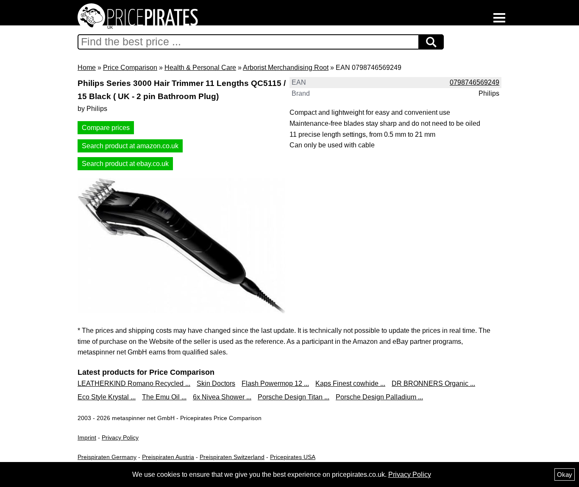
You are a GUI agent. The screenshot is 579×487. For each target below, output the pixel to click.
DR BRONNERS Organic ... (433, 383)
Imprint (87, 437)
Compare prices (106, 127)
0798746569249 (474, 82)
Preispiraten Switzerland (232, 457)
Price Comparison (130, 67)
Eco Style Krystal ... (107, 397)
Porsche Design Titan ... (293, 397)
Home (87, 67)
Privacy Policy (120, 437)
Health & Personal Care (200, 67)
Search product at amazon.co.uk (130, 145)
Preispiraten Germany (107, 457)
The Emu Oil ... (164, 397)
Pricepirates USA (292, 457)
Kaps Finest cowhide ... (350, 383)
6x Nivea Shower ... (222, 397)
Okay (564, 474)
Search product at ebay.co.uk (125, 163)
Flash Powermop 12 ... (275, 383)
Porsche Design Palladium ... (379, 397)
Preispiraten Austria (168, 457)
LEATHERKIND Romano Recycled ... (134, 383)
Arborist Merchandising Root (285, 67)
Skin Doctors (216, 383)
